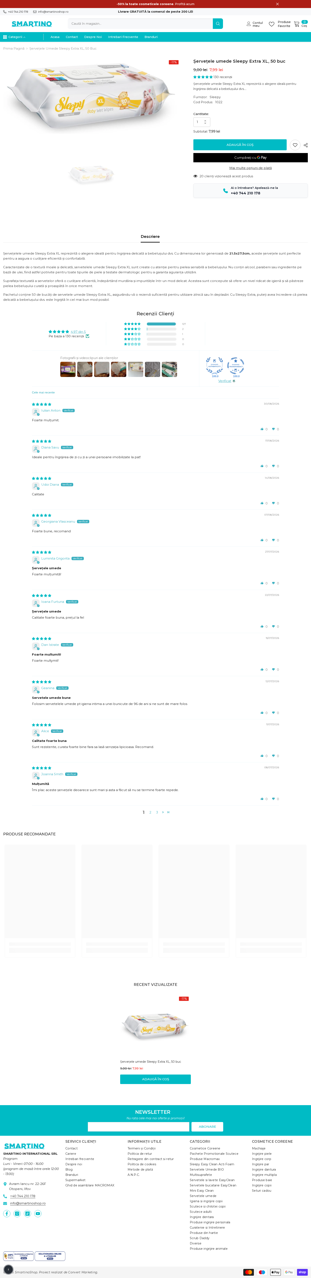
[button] (203, 77)
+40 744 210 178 (18, 11)
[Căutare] (145, 23)
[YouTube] (37, 1213)
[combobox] (140, 23)
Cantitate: (201, 114)
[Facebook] (6, 1213)
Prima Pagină (14, 48)
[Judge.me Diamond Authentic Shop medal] (214, 365)
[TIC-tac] (27, 1213)
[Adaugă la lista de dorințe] (295, 145)
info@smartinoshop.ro (53, 11)
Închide (277, 4)
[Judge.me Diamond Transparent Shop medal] (235, 365)
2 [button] (150, 812)
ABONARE (207, 1127)
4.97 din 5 (78, 332)
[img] (41, 404)
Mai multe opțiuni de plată (250, 168)
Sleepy (215, 97)
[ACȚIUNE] (304, 145)
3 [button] (157, 812)
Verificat (224, 381)
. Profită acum (155, 4)
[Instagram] (17, 1213)
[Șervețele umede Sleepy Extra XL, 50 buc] (155, 1026)
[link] (40, 944)
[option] (92, 96)
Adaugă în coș (240, 145)
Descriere (150, 236)
